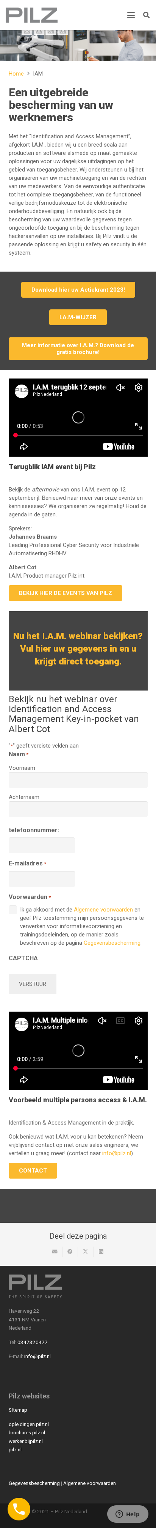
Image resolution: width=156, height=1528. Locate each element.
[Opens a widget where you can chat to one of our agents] (127, 1514)
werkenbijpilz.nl (26, 1441)
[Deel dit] (70, 1252)
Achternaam (24, 797)
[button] (131, 15)
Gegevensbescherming (112, 942)
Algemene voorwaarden (103, 909)
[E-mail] (55, 1252)
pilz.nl (15, 1449)
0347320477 (32, 1342)
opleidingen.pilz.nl (29, 1424)
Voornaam (22, 768)
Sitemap (18, 1410)
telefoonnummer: (34, 830)
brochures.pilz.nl (27, 1432)
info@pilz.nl (116, 1153)
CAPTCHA (23, 958)
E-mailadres (27, 863)
